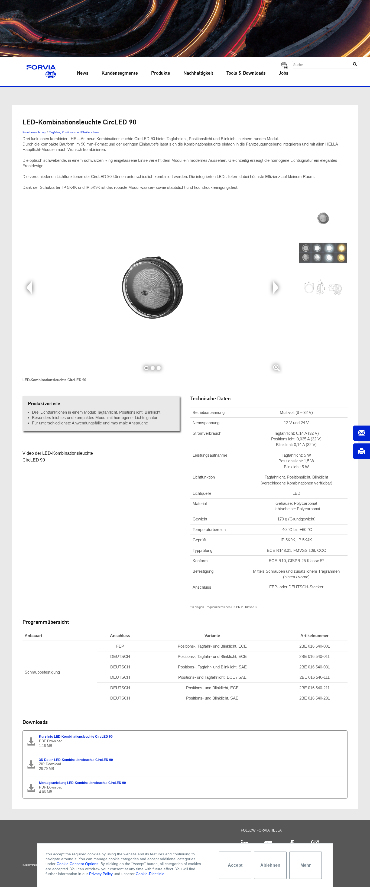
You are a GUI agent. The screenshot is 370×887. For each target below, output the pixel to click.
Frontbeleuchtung (34, 132)
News (82, 73)
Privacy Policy (101, 874)
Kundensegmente (120, 73)
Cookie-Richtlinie (150, 874)
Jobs (283, 73)
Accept (235, 865)
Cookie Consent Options (77, 864)
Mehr (305, 865)
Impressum (30, 865)
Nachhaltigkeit (198, 73)
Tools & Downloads (245, 73)
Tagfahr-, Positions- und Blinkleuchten (74, 132)
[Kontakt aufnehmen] (361, 433)
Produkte (160, 73)
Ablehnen (270, 865)
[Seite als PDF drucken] (361, 451)
